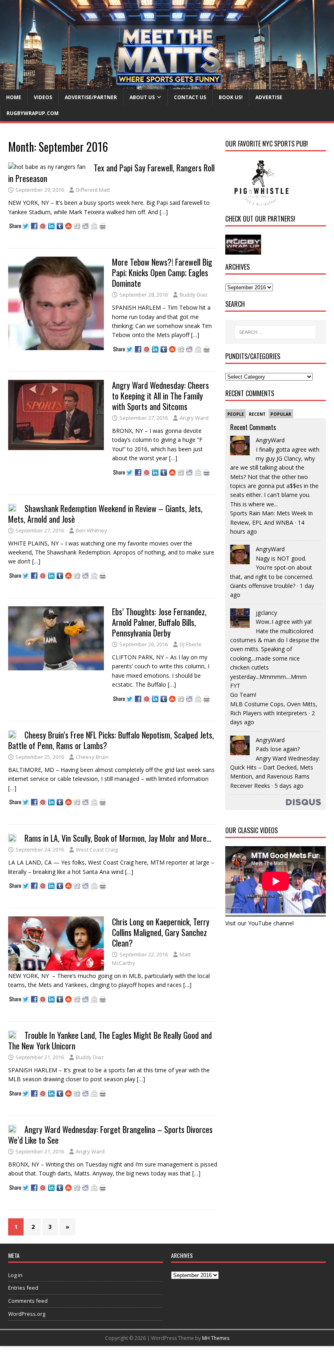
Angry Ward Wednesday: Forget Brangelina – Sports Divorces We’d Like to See (110, 1134)
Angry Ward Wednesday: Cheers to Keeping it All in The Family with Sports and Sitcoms (160, 395)
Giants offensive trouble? (262, 586)
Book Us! (231, 97)
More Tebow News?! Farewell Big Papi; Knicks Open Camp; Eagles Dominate (162, 272)
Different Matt (93, 189)
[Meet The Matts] (167, 84)
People (235, 414)
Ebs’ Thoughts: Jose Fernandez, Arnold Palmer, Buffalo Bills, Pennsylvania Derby (159, 622)
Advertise (268, 97)
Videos (43, 97)
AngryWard (270, 440)
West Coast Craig (97, 849)
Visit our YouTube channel (259, 923)
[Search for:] (275, 332)
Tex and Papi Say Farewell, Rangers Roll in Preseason (111, 173)
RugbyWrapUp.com (33, 113)
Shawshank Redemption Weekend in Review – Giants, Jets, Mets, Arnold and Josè (105, 513)
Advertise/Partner (91, 97)
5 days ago (289, 785)
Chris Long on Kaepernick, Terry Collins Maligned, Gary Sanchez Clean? (160, 932)
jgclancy (266, 613)
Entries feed (23, 1287)
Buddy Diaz (194, 294)
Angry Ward (194, 417)
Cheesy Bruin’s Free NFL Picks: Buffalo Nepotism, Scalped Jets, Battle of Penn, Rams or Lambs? (111, 740)
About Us (142, 97)
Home (13, 97)
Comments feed (28, 1300)
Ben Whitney (91, 530)
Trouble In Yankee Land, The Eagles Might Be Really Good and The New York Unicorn (110, 1040)
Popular (280, 414)
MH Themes (215, 1338)
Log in (15, 1275)
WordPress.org (26, 1313)
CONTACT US (190, 97)
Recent (257, 414)
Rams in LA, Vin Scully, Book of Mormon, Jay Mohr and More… (117, 838)
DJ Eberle (191, 644)
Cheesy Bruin (92, 757)
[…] (164, 212)
